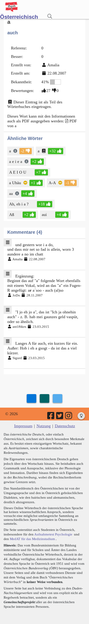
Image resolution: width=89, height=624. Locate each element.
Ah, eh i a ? (19, 204)
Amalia (53, 65)
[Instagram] (69, 417)
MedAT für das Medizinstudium (32, 539)
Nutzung (44, 426)
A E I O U (17, 172)
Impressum (23, 426)
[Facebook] (51, 417)
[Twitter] (60, 417)
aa (11, 193)
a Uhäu (15, 182)
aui (44, 214)
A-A (52, 182)
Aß (11, 214)
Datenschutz (65, 426)
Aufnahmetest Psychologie (53, 534)
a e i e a (15, 161)
